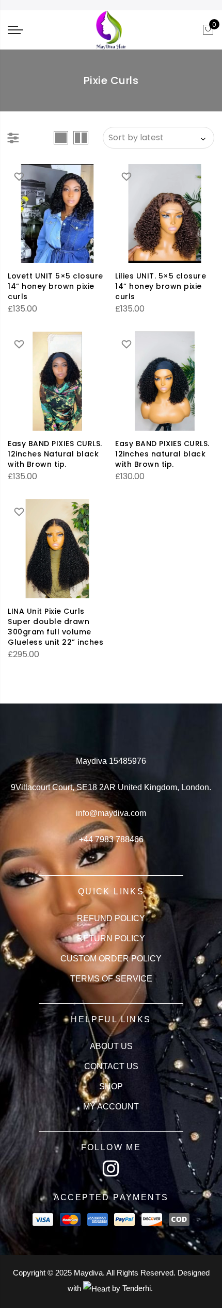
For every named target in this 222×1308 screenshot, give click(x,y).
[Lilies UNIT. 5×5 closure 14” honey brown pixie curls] (164, 213)
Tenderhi (136, 1288)
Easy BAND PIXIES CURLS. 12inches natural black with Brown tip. (162, 453)
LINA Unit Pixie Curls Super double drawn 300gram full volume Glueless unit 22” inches (55, 626)
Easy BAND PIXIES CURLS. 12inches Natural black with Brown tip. (55, 453)
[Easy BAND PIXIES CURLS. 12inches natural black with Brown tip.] (164, 381)
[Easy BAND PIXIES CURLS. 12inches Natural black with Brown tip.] (57, 381)
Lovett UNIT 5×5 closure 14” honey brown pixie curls (55, 286)
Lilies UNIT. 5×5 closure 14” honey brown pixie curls (160, 286)
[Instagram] (111, 1168)
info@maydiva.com (111, 813)
